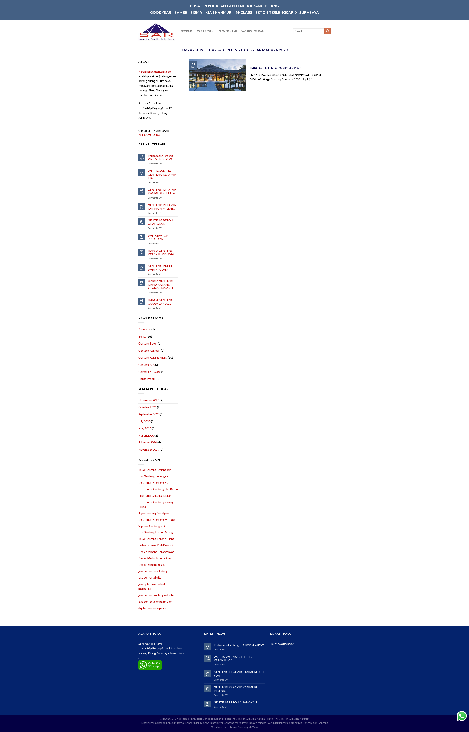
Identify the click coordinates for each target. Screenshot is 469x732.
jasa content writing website (156, 595)
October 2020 (147, 407)
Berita (142, 336)
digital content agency (152, 608)
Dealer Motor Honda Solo (154, 558)
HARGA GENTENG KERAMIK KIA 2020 (161, 252)
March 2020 (146, 435)
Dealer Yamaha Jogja (151, 564)
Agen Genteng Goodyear (153, 513)
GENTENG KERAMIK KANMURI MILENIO (162, 206)
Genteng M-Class (149, 371)
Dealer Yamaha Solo (260, 722)
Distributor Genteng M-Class (156, 519)
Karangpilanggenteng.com (154, 71)
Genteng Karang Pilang (152, 357)
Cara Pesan (205, 31)
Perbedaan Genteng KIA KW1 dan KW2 (160, 157)
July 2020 (144, 421)
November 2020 (148, 400)
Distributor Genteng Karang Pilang (252, 718)
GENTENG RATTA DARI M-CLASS (160, 267)
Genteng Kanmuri (149, 350)
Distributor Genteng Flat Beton (158, 489)
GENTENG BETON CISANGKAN (160, 221)
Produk (186, 31)
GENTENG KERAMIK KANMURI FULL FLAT (162, 191)
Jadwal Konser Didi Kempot (155, 545)
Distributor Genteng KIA (153, 482)
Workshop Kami (253, 31)
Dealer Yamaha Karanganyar (156, 551)
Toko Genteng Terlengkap (154, 469)
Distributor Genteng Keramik (158, 722)
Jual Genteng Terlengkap (153, 476)
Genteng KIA (146, 364)
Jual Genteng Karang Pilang (155, 532)
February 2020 (147, 442)
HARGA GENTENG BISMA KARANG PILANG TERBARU (160, 284)
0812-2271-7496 (149, 135)
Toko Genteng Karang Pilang (156, 538)
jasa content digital (150, 577)
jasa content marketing (152, 571)
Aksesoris (144, 329)
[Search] (327, 31)
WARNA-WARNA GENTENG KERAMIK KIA (162, 174)
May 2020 (144, 428)
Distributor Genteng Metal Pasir (229, 722)
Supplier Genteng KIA (151, 526)
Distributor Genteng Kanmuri (292, 718)
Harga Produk (147, 378)
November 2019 (148, 449)
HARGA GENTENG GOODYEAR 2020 (160, 301)
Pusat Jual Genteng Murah (154, 495)
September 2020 (148, 414)
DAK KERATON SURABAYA (158, 237)
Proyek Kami (227, 31)
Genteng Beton (147, 343)
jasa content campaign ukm (155, 601)
